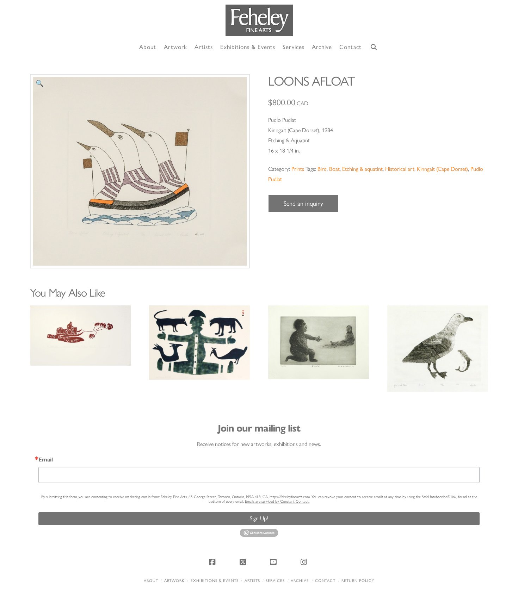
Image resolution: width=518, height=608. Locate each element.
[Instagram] (304, 561)
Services (275, 580)
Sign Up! (259, 518)
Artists (252, 580)
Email (45, 460)
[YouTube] (274, 561)
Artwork (174, 580)
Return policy (357, 580)
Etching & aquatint (362, 169)
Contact (325, 580)
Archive (300, 580)
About (151, 580)
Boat (334, 169)
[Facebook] (213, 561)
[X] (243, 561)
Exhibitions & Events (215, 580)
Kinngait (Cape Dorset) (442, 169)
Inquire (80, 335)
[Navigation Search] (374, 47)
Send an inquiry (303, 203)
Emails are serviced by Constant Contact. (277, 501)
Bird (322, 169)
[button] (39, 83)
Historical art (399, 169)
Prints (297, 169)
